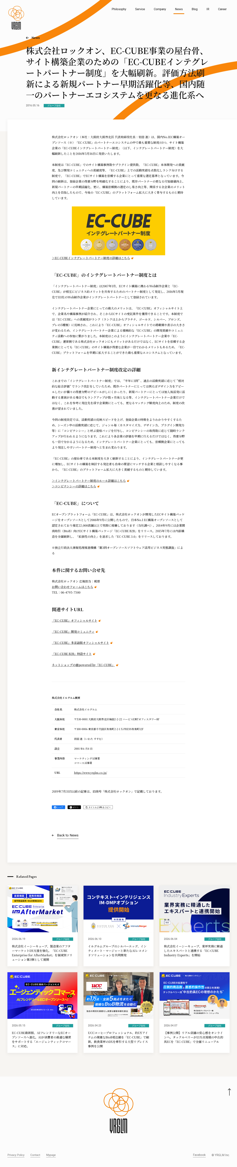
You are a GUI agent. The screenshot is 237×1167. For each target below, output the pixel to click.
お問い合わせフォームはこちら (72, 587)
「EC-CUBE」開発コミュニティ (73, 631)
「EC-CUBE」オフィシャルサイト (74, 620)
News (179, 9)
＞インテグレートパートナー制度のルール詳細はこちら (89, 481)
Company (160, 9)
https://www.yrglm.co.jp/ (90, 772)
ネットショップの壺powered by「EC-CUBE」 (83, 665)
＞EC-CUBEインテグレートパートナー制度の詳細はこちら (91, 258)
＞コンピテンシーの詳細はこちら (74, 486)
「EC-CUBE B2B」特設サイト (72, 654)
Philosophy (119, 9)
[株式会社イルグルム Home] (16, 18)
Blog (195, 9)
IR (207, 9)
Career (222, 9)
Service (140, 9)
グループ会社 (54, 105)
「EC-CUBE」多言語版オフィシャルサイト (80, 643)
